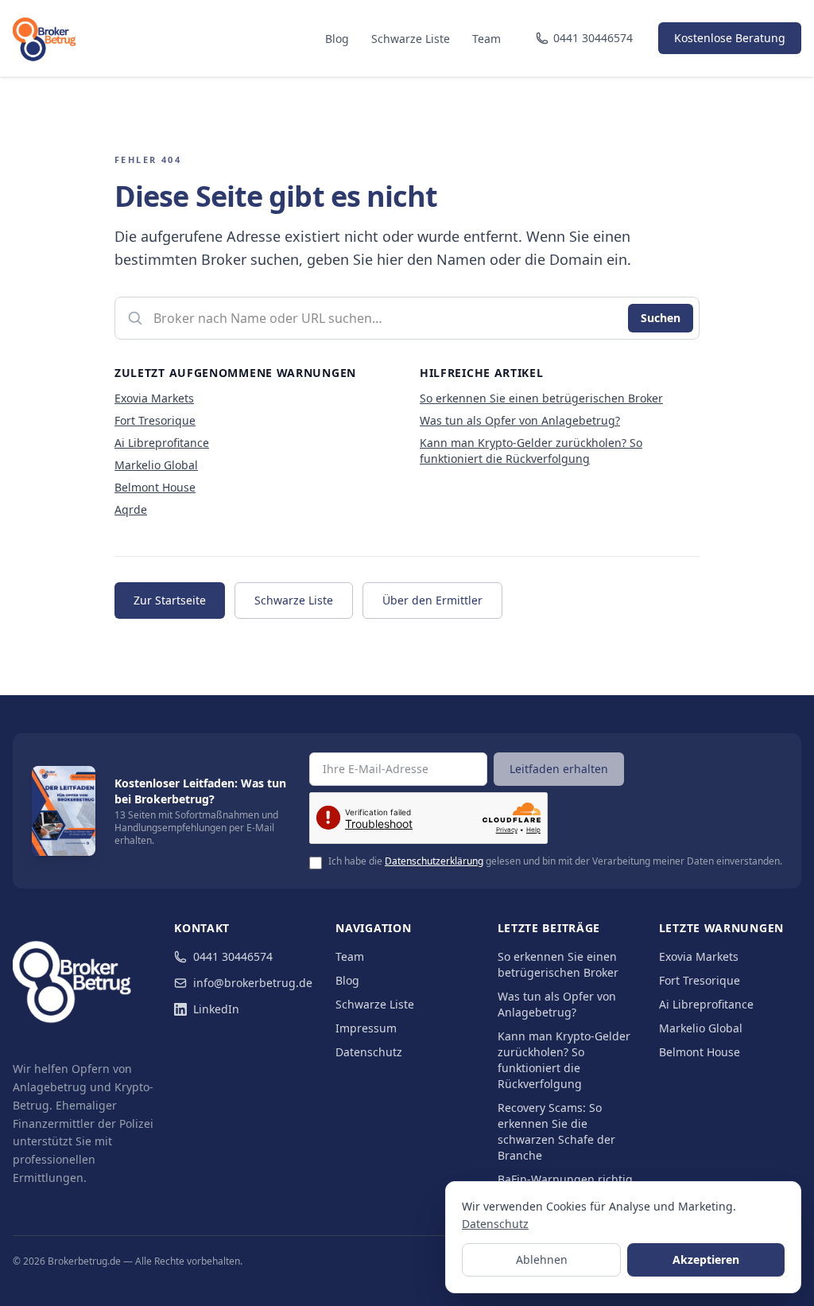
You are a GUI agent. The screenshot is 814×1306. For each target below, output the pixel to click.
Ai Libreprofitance (161, 442)
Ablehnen (542, 1259)
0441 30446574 (233, 956)
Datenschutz (368, 1051)
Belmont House (155, 487)
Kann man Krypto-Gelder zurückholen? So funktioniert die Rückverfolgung (531, 450)
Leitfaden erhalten (559, 768)
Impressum (366, 1028)
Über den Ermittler (432, 600)
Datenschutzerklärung (434, 861)
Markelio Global (156, 464)
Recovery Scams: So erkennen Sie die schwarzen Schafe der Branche (556, 1131)
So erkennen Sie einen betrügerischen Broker (541, 398)
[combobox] (407, 318)
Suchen (660, 317)
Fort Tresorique (155, 420)
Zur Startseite (170, 600)
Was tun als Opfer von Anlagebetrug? (520, 420)
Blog (337, 38)
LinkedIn (216, 1008)
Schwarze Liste (410, 38)
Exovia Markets (154, 398)
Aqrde (130, 509)
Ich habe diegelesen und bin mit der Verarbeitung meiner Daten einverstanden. (555, 861)
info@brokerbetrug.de (252, 982)
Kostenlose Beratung (729, 37)
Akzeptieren (706, 1259)
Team (486, 38)
